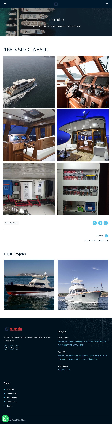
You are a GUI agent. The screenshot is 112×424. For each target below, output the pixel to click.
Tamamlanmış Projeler (54, 26)
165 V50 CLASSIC (11, 223)
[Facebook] (6, 347)
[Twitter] (12, 347)
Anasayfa (35, 26)
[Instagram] (17, 347)
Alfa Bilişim (21, 420)
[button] (107, 4)
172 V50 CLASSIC (18, 296)
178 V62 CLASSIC (72, 296)
